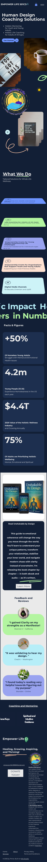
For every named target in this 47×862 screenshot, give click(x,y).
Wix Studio (25, 859)
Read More (38, 845)
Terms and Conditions (32, 854)
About (15, 851)
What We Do (17, 174)
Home (5, 851)
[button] (36, 4)
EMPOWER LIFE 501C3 (13, 4)
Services (6, 854)
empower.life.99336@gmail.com (14, 765)
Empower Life (13, 739)
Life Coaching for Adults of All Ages (22, 222)
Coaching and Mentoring (23, 706)
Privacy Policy (29, 851)
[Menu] (42, 5)
